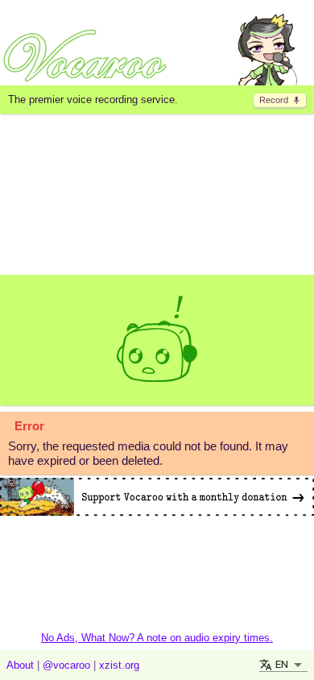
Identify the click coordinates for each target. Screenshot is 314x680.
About (20, 665)
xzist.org (119, 665)
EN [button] (281, 664)
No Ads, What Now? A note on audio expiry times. (157, 638)
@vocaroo (66, 665)
